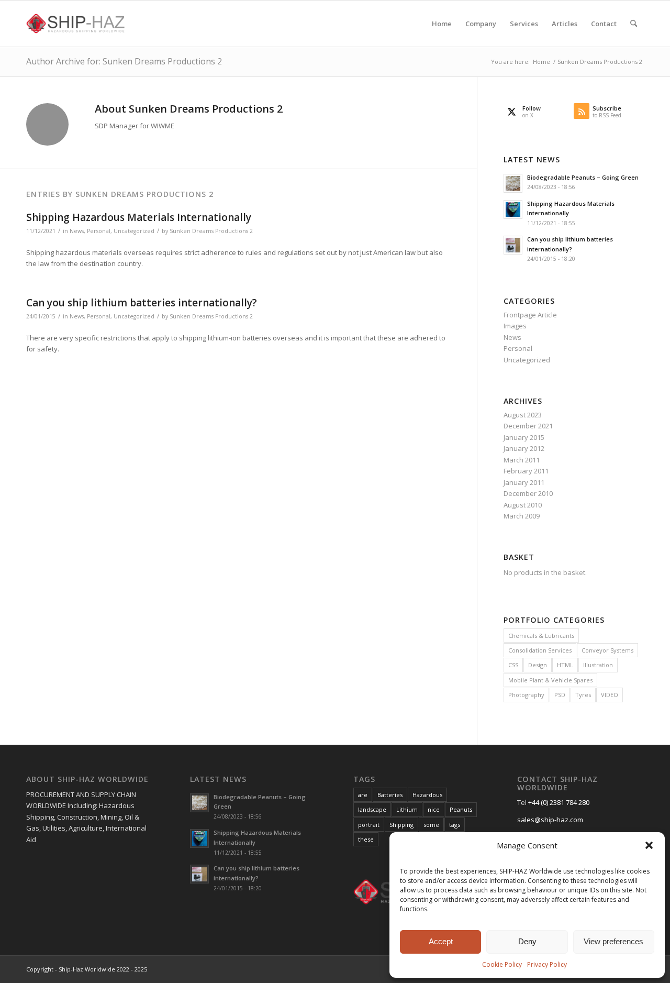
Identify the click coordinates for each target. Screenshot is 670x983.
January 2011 (524, 482)
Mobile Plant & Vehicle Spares (550, 680)
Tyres (583, 695)
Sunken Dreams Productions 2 (211, 231)
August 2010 (523, 505)
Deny (527, 941)
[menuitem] (442, 24)
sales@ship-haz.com (550, 819)
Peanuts (461, 809)
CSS (513, 665)
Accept (441, 941)
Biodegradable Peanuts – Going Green (583, 177)
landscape (372, 809)
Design (537, 665)
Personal (98, 231)
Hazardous (427, 795)
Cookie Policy (502, 964)
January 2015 (524, 437)
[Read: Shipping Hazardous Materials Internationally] (513, 209)
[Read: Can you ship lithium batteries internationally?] (513, 245)
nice (434, 809)
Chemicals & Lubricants (541, 635)
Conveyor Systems (607, 650)
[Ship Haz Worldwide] (76, 24)
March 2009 (522, 516)
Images (515, 325)
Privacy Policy (547, 964)
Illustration (598, 665)
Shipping (401, 825)
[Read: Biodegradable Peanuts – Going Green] (513, 183)
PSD (559, 695)
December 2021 (528, 425)
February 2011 (526, 471)
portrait (368, 825)
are (362, 795)
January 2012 (524, 448)
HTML (565, 665)
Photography (526, 695)
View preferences (613, 941)
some (431, 825)
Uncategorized (134, 231)
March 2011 (522, 460)
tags (454, 825)
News (77, 231)
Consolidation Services (540, 650)
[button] (649, 845)
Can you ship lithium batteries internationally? (141, 303)
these (366, 839)
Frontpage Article (530, 314)
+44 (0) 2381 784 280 (558, 802)
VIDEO (609, 695)
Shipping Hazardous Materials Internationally (138, 217)
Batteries (390, 795)
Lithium (407, 809)
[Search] (633, 24)
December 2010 (528, 493)
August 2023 (523, 414)
